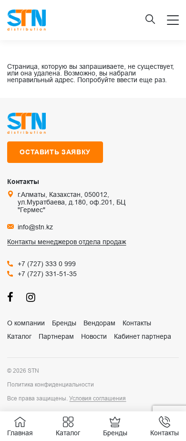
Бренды (64, 323)
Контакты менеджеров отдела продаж (66, 242)
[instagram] (31, 297)
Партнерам (56, 336)
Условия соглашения (97, 398)
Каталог (19, 336)
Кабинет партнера (142, 336)
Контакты (137, 323)
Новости (94, 336)
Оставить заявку (55, 152)
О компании (26, 323)
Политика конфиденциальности (50, 384)
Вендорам (99, 323)
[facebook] (12, 297)
